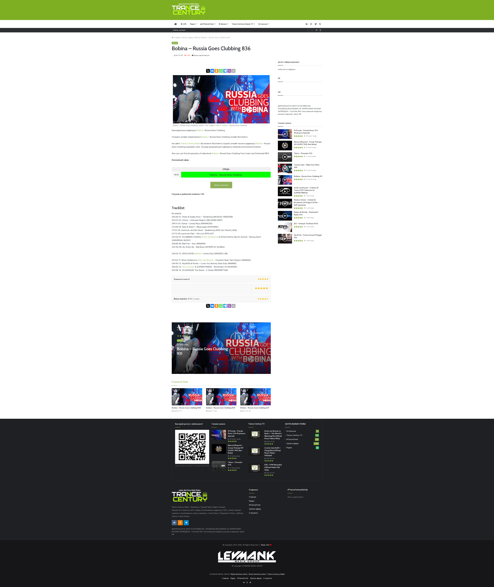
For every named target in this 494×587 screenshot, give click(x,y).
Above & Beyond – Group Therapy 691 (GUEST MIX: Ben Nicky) (307, 143)
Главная (176, 37)
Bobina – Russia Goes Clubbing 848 (186, 408)
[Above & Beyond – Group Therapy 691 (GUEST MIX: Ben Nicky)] (285, 145)
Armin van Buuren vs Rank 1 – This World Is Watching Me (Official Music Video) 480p (273, 435)
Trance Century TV (294, 435)
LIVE (184, 24)
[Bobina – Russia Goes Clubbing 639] (255, 396)
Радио (192, 24)
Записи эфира (187, 37)
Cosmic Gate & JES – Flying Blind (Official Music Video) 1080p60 (272, 452)
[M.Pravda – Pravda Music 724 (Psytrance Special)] (285, 134)
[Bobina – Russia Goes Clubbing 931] (285, 180)
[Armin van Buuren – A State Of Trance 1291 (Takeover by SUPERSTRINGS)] (285, 191)
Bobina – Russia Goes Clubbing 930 (202, 351)
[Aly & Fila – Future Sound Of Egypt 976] (285, 239)
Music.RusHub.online (257, 574)
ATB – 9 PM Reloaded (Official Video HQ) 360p (273, 467)
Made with (265, 545)
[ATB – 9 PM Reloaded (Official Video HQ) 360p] (255, 468)
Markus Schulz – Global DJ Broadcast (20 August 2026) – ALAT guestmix (306, 202)
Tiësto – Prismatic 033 (303, 153)
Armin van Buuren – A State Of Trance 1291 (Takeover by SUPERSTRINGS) (306, 190)
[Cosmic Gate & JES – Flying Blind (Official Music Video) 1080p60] (255, 451)
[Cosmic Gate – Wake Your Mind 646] (285, 168)
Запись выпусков (221, 185)
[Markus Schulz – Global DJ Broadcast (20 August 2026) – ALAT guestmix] (285, 203)
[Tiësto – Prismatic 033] (285, 157)
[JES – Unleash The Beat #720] (285, 227)
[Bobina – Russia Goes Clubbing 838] (221, 396)
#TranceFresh (208, 24)
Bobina (197, 37)
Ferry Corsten (188, 267)
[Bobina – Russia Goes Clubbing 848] (187, 396)
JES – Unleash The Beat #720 (306, 223)
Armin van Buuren (210, 237)
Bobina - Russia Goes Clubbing (226, 175)
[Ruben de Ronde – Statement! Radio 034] (285, 216)
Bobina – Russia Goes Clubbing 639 (254, 408)
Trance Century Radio (190, 143)
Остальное (262, 24)
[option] (221, 348)
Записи (223, 24)
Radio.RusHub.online (239, 574)
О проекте (253, 513)
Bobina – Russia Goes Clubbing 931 (202, 30)
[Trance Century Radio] (188, 9)
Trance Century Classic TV (242, 24)
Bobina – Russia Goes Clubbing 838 (220, 408)
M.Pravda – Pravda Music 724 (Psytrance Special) (306, 131)
